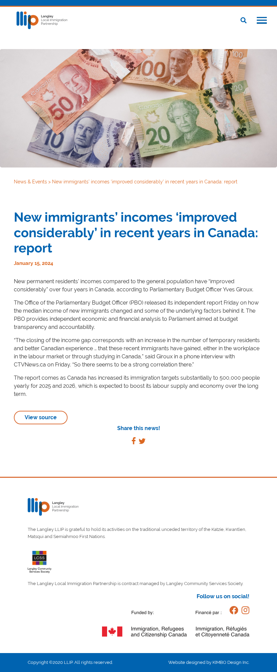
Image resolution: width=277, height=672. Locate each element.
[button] (261, 21)
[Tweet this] (142, 442)
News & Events (31, 181)
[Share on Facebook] (133, 442)
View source (41, 417)
